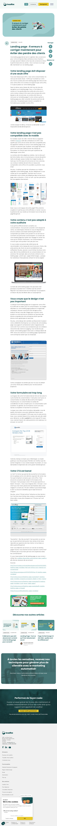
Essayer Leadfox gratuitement (28, 711)
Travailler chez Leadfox (7, 757)
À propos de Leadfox (7, 755)
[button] (26, 4)
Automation (5, 775)
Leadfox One (5, 784)
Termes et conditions (22, 823)
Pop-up (4, 777)
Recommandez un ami (7, 794)
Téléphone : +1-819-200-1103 (9, 743)
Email (3, 772)
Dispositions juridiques (32, 823)
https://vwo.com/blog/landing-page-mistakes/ (24, 591)
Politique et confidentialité (14, 823)
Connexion (33, 4)
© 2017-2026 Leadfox (5, 823)
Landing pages (14, 42)
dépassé (18, 141)
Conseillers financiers (7, 789)
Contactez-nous (6, 760)
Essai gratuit (43, 4)
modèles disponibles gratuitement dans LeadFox (32, 558)
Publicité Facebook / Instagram (9, 767)
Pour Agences (5, 787)
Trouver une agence (7, 792)
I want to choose (9, 818)
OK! (25, 818)
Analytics (6, 812)
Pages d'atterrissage (7, 769)
